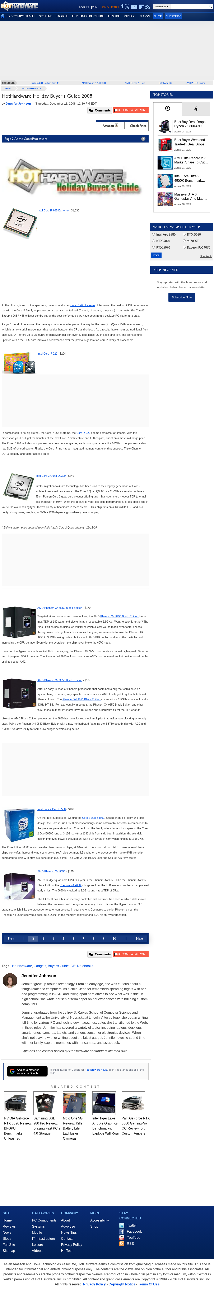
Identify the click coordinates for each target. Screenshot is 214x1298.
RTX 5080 (193, 234)
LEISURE (114, 16)
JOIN (94, 7)
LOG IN (84, 7)
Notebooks (85, 966)
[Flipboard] (141, 7)
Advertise (68, 1226)
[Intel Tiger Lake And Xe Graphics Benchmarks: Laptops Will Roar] (104, 1103)
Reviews (9, 1226)
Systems (38, 1226)
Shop (158, 16)
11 (126, 938)
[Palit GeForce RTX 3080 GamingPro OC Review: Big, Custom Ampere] (133, 1103)
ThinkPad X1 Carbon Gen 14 (44, 82)
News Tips (69, 1232)
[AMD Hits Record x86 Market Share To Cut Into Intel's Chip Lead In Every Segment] (165, 163)
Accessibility (99, 1220)
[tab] (167, 109)
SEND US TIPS (110, 7)
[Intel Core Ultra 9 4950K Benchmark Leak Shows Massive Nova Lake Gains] (165, 181)
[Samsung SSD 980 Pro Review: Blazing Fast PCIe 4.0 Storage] (45, 1103)
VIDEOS (129, 16)
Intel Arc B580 (165, 234)
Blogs (7, 1238)
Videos (37, 1251)
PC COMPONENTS (21, 16)
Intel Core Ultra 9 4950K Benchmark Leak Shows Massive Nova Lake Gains (190, 178)
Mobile (37, 1232)
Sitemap (9, 1251)
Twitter (132, 1225)
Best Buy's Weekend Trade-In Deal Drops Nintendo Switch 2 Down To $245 (189, 142)
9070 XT (192, 241)
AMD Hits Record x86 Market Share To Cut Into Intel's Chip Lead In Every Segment (190, 160)
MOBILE (62, 16)
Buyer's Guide (58, 966)
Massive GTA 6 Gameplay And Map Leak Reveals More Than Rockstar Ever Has (189, 197)
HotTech (67, 1251)
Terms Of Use (148, 1284)
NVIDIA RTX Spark (195, 82)
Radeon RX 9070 (198, 247)
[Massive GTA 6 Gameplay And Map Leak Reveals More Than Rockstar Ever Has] (165, 199)
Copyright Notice (121, 1284)
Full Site (9, 1244)
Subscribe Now (182, 297)
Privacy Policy (71, 1244)
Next (139, 938)
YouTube (133, 1237)
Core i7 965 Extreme (82, 305)
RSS (130, 1243)
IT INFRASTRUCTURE (88, 16)
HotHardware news (96, 1069)
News (7, 1232)
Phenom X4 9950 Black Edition (119, 616)
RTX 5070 (162, 247)
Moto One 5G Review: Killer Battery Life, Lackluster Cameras (73, 1128)
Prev (11, 938)
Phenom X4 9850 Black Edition (81, 699)
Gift (72, 966)
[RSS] (147, 7)
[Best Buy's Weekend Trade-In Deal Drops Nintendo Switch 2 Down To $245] (165, 144)
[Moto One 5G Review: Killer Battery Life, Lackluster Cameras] (74, 1103)
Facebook (134, 1231)
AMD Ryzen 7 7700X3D (94, 82)
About (65, 1220)
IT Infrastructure (43, 1238)
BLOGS (144, 16)
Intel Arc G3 (165, 82)
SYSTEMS (45, 16)
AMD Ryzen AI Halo (135, 82)
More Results (206, 256)
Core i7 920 (83, 432)
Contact (67, 1238)
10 (114, 938)
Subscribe (173, 16)
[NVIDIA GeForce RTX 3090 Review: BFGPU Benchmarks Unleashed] (15, 1103)
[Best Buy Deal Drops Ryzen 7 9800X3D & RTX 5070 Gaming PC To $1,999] (165, 126)
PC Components (31, 88)
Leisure (37, 1244)
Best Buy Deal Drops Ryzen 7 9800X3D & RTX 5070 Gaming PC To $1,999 (191, 124)
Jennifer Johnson (39, 975)
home (8, 88)
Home (7, 1220)
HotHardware (22, 966)
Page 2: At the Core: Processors (26, 139)
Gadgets (40, 966)
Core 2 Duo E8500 (93, 817)
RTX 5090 (162, 241)
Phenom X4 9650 (71, 885)
